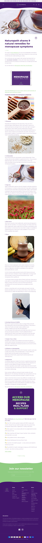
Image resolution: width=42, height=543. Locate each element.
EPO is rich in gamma (10, 323)
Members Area (34, 503)
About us (14, 491)
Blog (13, 493)
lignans (17, 125)
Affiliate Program (15, 497)
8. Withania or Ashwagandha (12, 348)
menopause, (11, 130)
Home (32, 490)
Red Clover (9, 221)
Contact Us (14, 496)
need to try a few (28, 379)
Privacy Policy (25, 490)
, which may (22, 125)
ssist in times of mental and (16, 275)
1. (5, 121)
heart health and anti (17, 128)
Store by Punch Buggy (24, 539)
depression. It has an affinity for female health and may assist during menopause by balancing (19, 353)
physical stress (26, 275)
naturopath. (30, 194)
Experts (32, 511)
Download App (34, 493)
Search (13, 490)
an (9, 265)
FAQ (23, 491)
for (10, 128)
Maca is (6, 265)
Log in (32, 491)
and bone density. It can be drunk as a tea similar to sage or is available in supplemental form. (21, 228)
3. (5, 184)
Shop (32, 501)
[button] (3, 4)
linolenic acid (18, 323)
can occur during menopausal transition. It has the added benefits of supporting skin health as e (20, 332)
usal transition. (12, 163)
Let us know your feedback (25, 493)
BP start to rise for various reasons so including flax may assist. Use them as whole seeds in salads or (20, 132)
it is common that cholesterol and (22, 130)
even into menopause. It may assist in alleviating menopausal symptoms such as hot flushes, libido (20, 344)
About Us (33, 506)
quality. (25, 384)
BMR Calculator (25, 501)
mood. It (22, 266)
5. (5, 234)
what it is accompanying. (30, 291)
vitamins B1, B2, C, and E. (12, 269)
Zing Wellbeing (18, 539)
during (27, 223)
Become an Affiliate (24, 495)
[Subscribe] (29, 475)
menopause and (20, 342)
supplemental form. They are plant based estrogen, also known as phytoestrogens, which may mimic (21, 161)
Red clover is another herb (11, 223)
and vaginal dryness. (12, 345)
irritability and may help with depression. (17, 328)
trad (19, 223)
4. (5, 221)
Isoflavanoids (9, 155)
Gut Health (14, 494)
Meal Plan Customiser (33, 495)
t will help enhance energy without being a (15, 279)
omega (32, 126)
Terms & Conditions (24, 497)
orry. (11, 356)
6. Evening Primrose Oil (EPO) (12, 322)
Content (33, 504)
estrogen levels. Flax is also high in (23, 126)
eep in (7, 377)
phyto (20, 224)
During (6, 130)
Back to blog (21, 455)
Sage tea (8, 184)
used (25, 223)
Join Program (34, 498)
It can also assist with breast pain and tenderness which (18, 330)
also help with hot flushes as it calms (16, 367)
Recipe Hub (33, 496)
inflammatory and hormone (13, 325)
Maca (7, 234)
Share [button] (7, 50)
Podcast (33, 509)
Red (15, 229)
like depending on (20, 291)
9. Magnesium (8, 359)
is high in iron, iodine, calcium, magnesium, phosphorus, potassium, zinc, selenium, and (19, 268)
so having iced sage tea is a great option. (24, 192)
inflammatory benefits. (27, 128)
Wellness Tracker (34, 500)
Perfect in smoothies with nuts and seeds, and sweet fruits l (19, 288)
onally (21, 223)
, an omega (23, 323)
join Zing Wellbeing (18, 419)
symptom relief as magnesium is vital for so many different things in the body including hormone (20, 364)
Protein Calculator (24, 499)
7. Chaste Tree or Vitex (10, 339)
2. (5, 155)
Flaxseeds (8, 121)
